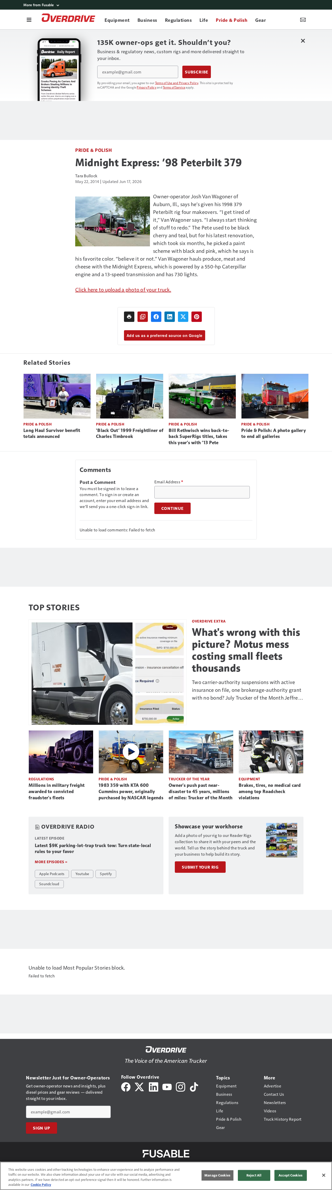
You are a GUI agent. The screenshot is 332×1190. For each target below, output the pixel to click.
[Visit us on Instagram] (180, 1086)
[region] (166, 1176)
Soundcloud (49, 883)
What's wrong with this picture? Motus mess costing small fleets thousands (246, 650)
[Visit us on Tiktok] (194, 1086)
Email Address (168, 482)
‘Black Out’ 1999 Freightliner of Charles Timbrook (129, 434)
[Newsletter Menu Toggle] (303, 19)
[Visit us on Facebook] (125, 1086)
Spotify (106, 873)
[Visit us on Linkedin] (153, 1086)
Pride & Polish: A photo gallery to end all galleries (273, 434)
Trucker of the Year (189, 779)
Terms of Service (174, 87)
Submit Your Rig (200, 867)
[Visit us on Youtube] (167, 1086)
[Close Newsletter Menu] (303, 40)
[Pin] (196, 317)
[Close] (323, 1175)
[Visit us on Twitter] (140, 1086)
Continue (172, 508)
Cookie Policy (41, 1184)
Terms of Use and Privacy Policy (176, 83)
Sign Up (41, 1128)
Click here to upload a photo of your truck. (123, 289)
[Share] (156, 317)
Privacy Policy (146, 87)
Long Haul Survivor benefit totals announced (51, 434)
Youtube (82, 873)
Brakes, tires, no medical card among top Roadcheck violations (270, 791)
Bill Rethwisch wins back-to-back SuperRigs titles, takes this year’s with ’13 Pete (199, 437)
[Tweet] (183, 317)
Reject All (253, 1175)
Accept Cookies (290, 1175)
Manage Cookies (217, 1175)
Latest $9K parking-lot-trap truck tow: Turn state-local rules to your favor (93, 849)
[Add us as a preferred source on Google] (142, 317)
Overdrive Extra (209, 621)
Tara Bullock (86, 175)
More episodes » (51, 862)
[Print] (129, 317)
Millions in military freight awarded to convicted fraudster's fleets (57, 791)
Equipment (249, 779)
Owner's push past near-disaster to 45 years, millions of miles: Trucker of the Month (201, 791)
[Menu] (29, 19)
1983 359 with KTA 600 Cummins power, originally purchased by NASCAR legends (131, 791)
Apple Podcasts (52, 873)
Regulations (41, 779)
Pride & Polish (93, 150)
